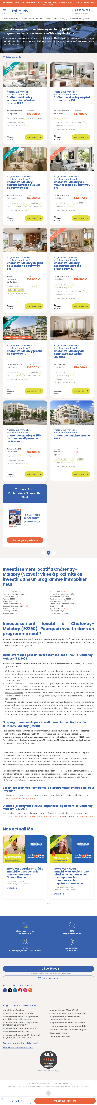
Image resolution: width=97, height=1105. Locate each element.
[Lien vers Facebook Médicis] (5, 990)
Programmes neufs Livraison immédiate (67, 1026)
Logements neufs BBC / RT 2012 (63, 1010)
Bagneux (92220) (56, 608)
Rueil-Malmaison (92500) (59, 596)
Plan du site (65, 1087)
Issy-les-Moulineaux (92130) (13, 594)
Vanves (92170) (56, 611)
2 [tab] (49, 903)
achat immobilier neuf (83, 816)
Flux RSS (86, 1087)
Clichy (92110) (55, 606)
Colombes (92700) (10, 592)
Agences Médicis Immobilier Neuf (20, 1043)
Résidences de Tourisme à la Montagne (67, 1029)
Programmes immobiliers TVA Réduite (67, 1022)
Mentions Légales (14, 1087)
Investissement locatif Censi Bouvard (20, 1028)
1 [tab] (47, 903)
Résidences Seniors (58, 1033)
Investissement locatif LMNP (16, 1032)
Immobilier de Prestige (13, 1010)
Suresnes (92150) (56, 601)
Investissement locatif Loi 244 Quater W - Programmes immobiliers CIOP (22, 1036)
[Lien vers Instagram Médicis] (25, 990)
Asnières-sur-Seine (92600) (61, 599)
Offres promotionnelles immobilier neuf (67, 1013)
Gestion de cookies (52, 1087)
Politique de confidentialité (32, 1087)
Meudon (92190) (9, 613)
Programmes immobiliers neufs (19, 1005)
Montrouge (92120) (10, 611)
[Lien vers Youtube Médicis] (20, 990)
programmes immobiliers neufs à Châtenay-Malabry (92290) (33, 816)
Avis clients (76, 1087)
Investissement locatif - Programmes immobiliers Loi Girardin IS (20, 1023)
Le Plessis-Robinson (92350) (61, 594)
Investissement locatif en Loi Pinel (18, 1013)
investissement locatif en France (20, 798)
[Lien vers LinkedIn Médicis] (15, 990)
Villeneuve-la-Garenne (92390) (62, 604)
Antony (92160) (8, 601)
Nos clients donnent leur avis (18, 1047)
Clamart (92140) (56, 592)
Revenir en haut (48, 1093)
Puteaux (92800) (9, 599)
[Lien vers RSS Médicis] (30, 990)
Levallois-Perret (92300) (59, 613)
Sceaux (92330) (9, 608)
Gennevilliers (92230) (11, 604)
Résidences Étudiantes (59, 1036)
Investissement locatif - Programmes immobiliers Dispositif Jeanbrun (20, 1018)
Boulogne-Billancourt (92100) (14, 606)
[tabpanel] (24, 867)
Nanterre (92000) (9, 596)
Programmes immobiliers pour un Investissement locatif (65, 1018)
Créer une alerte (13, 57)
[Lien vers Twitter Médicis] (10, 990)
